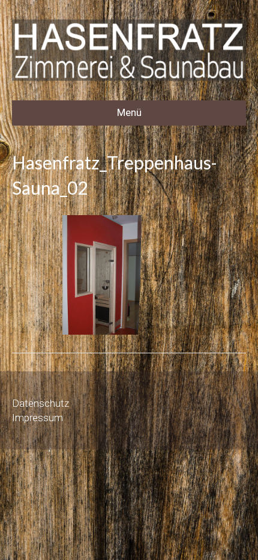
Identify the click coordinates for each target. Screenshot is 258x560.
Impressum (37, 418)
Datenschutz (40, 403)
